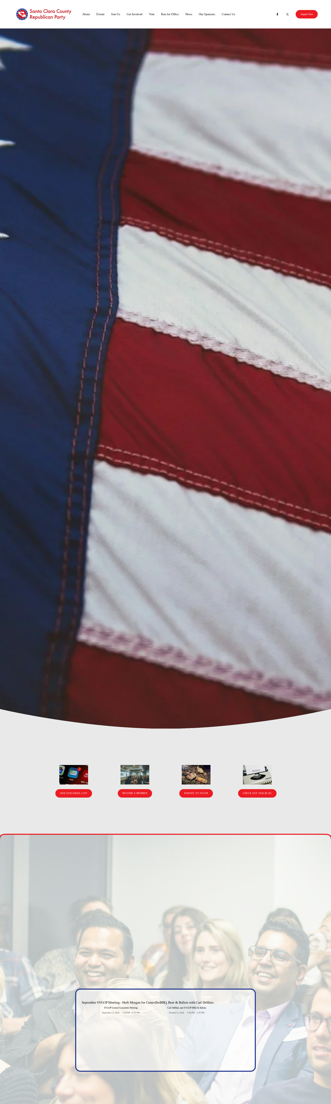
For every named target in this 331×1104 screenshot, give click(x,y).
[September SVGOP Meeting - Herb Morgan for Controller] (121, 996)
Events (100, 14)
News (188, 14)
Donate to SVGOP (196, 793)
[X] (287, 14)
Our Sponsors (207, 14)
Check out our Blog (257, 793)
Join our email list (73, 793)
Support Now (306, 14)
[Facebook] (277, 14)
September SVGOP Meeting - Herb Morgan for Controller (121, 1002)
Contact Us (228, 14)
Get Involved (134, 14)
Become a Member (134, 793)
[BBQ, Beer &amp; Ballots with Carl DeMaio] (186, 996)
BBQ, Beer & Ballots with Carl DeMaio (186, 1002)
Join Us (115, 14)
